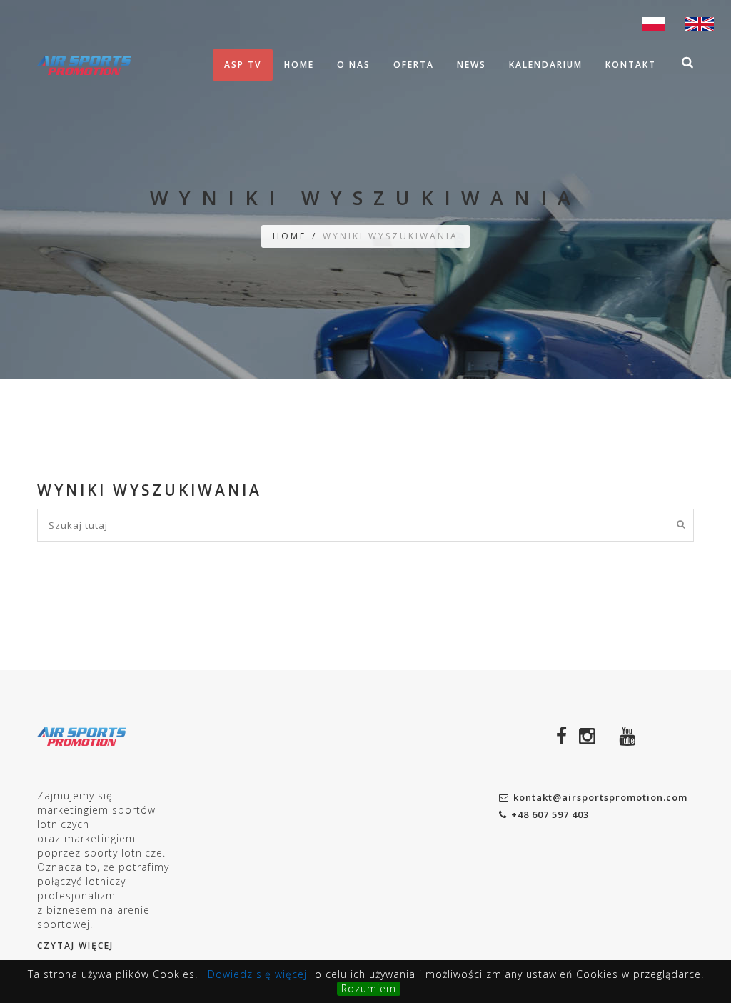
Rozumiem (368, 988)
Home (299, 65)
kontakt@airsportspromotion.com (600, 797)
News (471, 65)
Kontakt (630, 65)
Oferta (413, 65)
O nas (353, 65)
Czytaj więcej (75, 945)
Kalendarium (546, 65)
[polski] (653, 22)
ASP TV (242, 65)
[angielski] (699, 22)
